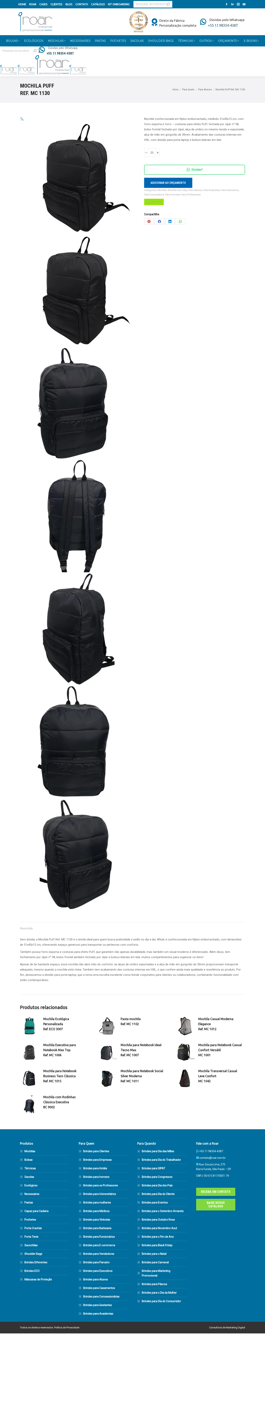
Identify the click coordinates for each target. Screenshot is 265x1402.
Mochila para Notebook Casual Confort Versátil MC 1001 (220, 1050)
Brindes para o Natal (154, 1253)
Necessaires (31, 1193)
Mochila (162, 190)
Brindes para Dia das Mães (158, 1151)
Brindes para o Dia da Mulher (159, 1292)
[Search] (168, 4)
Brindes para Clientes (96, 1151)
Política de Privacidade (66, 1327)
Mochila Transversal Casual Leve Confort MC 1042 (217, 1076)
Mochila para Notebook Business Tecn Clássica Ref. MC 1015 (59, 1076)
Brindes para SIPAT (153, 1168)
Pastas (28, 1202)
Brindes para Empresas (97, 1159)
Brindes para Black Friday (157, 1245)
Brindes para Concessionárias (101, 1296)
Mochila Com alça (178, 190)
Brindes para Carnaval (155, 1262)
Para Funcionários (154, 194)
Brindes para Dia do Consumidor (161, 1301)
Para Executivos (230, 190)
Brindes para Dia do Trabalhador (161, 1159)
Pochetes (30, 1219)
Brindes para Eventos (155, 1202)
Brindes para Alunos (95, 1279)
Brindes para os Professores (100, 1185)
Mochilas (29, 1151)
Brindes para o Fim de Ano (158, 1236)
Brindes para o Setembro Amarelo (163, 1211)
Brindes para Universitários (99, 1193)
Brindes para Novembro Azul (159, 1228)
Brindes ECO (32, 1270)
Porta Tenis (31, 1236)
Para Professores (191, 194)
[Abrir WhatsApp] (255, 1392)
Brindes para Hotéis (95, 1168)
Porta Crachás (33, 1228)
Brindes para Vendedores (98, 1253)
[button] (22, 119)
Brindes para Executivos (98, 1270)
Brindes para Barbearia (97, 1228)
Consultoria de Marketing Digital (227, 1327)
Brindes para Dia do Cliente (158, 1193)
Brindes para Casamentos (99, 1288)
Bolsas (28, 1159)
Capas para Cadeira (36, 1211)
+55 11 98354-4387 (211, 1151)
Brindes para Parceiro (96, 1262)
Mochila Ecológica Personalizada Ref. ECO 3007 (56, 1024)
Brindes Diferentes (35, 1262)
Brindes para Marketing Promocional (156, 1273)
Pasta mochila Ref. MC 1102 (131, 1021)
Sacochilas (31, 1245)
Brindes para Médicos (96, 1211)
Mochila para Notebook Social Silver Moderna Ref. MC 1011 (142, 1076)
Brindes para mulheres (97, 1202)
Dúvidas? (197, 169)
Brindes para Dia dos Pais (157, 1185)
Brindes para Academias (98, 1313)
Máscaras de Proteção (38, 1279)
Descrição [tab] (26, 928)
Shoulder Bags (33, 1253)
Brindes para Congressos (157, 1176)
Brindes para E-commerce (99, 1245)
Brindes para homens (96, 1176)
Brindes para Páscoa (154, 1284)
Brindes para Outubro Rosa (158, 1219)
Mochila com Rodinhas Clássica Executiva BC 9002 (59, 1102)
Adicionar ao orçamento (168, 183)
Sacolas (29, 1176)
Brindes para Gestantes (97, 1305)
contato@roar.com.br (213, 1157)
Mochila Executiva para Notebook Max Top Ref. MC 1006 (59, 1050)
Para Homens (172, 194)
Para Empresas (211, 190)
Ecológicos (30, 1185)
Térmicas (30, 1168)
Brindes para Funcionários (99, 1236)
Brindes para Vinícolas (96, 1219)
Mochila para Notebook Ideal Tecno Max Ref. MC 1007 (141, 1050)
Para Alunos (195, 190)
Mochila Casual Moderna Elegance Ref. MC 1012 (215, 1024)
